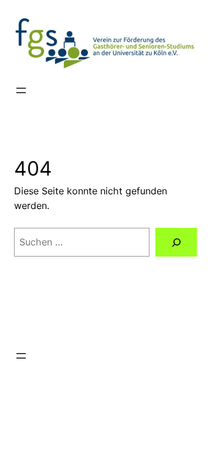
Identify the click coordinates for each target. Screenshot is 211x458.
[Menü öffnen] (21, 90)
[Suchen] (176, 242)
